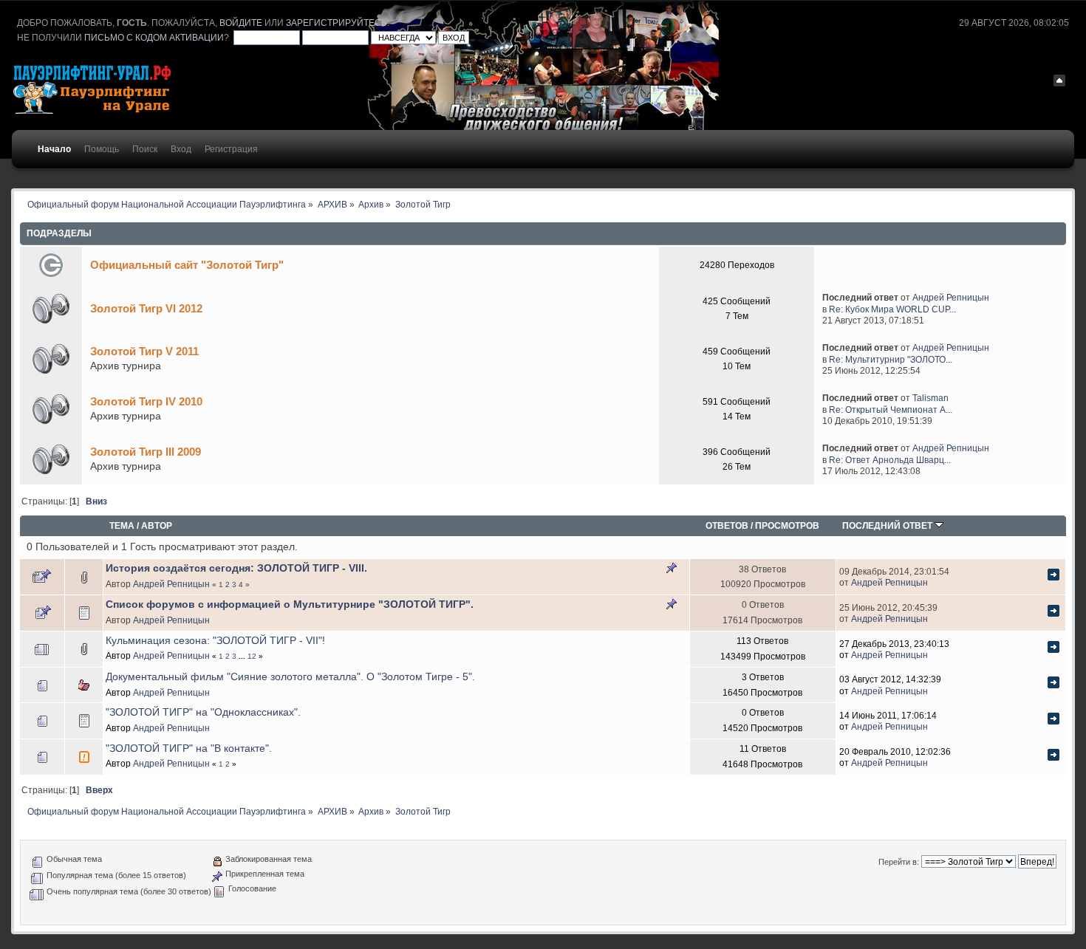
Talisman (930, 397)
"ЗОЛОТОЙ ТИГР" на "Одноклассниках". (203, 712)
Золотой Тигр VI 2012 (146, 308)
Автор (156, 525)
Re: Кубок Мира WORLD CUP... (892, 309)
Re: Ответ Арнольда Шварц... (890, 460)
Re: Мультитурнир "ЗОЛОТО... (890, 359)
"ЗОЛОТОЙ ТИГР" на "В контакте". (189, 748)
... (243, 656)
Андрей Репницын (950, 297)
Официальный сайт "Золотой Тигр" (187, 264)
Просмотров (787, 525)
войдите (240, 23)
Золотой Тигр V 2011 (144, 351)
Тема (121, 525)
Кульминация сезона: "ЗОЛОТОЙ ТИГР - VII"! (215, 640)
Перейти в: (898, 861)
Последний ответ (888, 525)
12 (251, 656)
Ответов (727, 525)
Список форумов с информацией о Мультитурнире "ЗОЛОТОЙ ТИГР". (290, 604)
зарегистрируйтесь (336, 23)
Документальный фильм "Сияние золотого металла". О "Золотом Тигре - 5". (290, 676)
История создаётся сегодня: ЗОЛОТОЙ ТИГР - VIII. (236, 568)
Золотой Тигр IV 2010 (146, 401)
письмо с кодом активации (154, 37)
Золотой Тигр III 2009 (145, 451)
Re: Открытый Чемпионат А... (890, 409)
